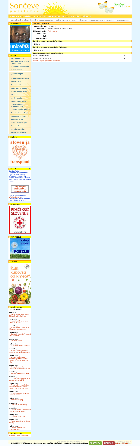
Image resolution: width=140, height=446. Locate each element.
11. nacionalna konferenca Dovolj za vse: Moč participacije (19, 351)
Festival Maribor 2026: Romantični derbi (17, 428)
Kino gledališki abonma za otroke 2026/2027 (18, 321)
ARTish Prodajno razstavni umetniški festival (19, 394)
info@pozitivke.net (15, 197)
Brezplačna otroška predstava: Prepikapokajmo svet (19, 367)
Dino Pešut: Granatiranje (19, 404)
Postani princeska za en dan (20, 345)
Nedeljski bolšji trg (17, 400)
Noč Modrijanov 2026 (18, 416)
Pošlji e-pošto (52, 31)
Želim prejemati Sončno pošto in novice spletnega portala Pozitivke (20, 189)
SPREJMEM (95, 443)
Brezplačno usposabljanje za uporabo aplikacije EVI (19, 379)
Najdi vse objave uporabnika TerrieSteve (46, 60)
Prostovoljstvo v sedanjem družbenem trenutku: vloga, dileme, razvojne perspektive (19, 386)
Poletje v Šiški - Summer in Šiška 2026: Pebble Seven (19, 328)
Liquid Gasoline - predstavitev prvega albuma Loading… (20, 410)
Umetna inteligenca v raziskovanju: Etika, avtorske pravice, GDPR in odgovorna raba (18, 359)
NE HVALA (108, 443)
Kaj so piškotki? (122, 443)
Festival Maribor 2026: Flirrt (20, 373)
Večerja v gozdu (16, 340)
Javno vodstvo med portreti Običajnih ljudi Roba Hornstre (19, 315)
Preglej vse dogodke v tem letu (19, 435)
